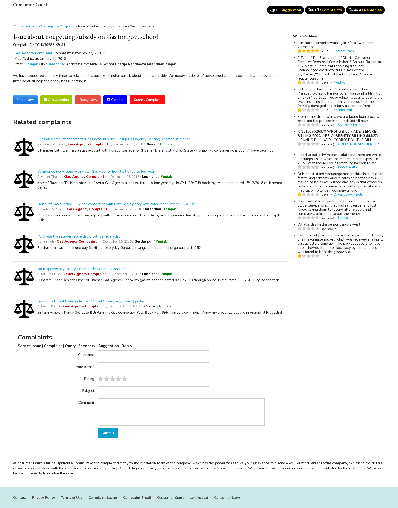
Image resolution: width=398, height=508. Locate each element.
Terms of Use (72, 497)
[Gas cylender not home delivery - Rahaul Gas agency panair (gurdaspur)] (24, 310)
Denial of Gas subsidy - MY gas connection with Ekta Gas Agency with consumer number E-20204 (116, 204)
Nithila (343, 217)
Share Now (25, 100)
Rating (89, 378)
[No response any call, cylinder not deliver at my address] (24, 277)
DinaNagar (147, 306)
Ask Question (58, 100)
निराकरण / (365, 10)
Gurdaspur (143, 241)
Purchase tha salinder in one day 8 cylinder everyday (78, 236)
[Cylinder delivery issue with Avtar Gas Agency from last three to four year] (24, 180)
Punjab (32, 64)
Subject (88, 390)
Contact (116, 100)
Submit (108, 433)
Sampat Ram (344, 51)
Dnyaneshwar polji (348, 194)
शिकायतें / (325, 10)
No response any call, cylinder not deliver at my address (81, 268)
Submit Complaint (147, 100)
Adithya (340, 82)
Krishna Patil (343, 110)
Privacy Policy (43, 497)
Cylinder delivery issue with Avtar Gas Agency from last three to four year (96, 171)
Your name (86, 354)
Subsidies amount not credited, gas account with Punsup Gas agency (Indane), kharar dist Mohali (113, 139)
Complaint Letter (102, 497)
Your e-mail (85, 366)
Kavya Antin (347, 167)
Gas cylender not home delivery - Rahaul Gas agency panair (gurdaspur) (94, 301)
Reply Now (88, 100)
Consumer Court (30, 4)
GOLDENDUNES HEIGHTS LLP (339, 146)
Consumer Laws (227, 497)
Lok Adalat (199, 497)
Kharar (151, 144)
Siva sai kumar (349, 125)
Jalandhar (57, 64)
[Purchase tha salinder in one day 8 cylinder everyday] (24, 245)
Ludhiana (150, 176)
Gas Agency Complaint (33, 53)
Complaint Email (137, 497)
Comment (86, 402)
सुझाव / (285, 10)
